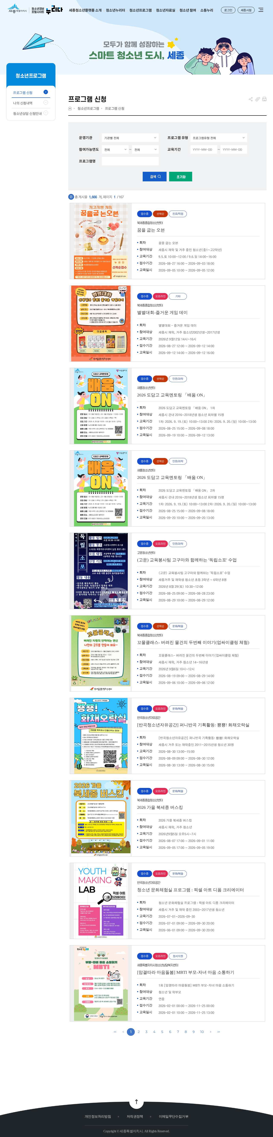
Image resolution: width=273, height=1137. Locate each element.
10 (202, 1032)
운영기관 (85, 137)
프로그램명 (87, 161)
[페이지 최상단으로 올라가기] (136, 1101)
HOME (70, 108)
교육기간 (174, 149)
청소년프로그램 (88, 108)
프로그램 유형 (177, 137)
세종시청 (246, 10)
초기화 (181, 177)
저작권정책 (135, 1116)
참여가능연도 (89, 149)
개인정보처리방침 (98, 1116)
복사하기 (258, 99)
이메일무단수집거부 (173, 1116)
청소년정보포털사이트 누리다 (35, 9)
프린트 (264, 99)
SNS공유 (251, 99)
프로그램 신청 (114, 108)
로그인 (228, 10)
